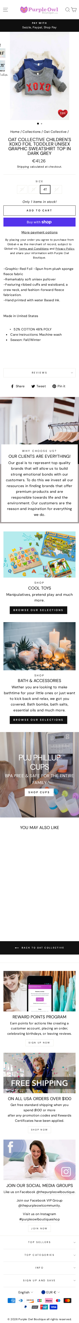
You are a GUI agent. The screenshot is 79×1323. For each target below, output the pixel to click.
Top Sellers (39, 1242)
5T (57, 189)
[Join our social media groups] (39, 1160)
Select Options (17, 895)
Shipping (23, 166)
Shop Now (39, 1129)
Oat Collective (55, 132)
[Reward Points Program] (39, 991)
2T (22, 189)
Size (40, 181)
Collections (31, 132)
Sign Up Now (39, 1042)
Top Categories (40, 1255)
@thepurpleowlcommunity (39, 1205)
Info (39, 1267)
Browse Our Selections (38, 610)
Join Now (39, 1228)
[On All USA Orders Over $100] (39, 1073)
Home (15, 132)
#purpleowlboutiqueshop (39, 1219)
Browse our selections (38, 720)
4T (45, 189)
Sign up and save (39, 1280)
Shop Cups (39, 792)
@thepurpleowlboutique (55, 1192)
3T (34, 189)
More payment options (39, 232)
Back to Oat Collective (42, 947)
